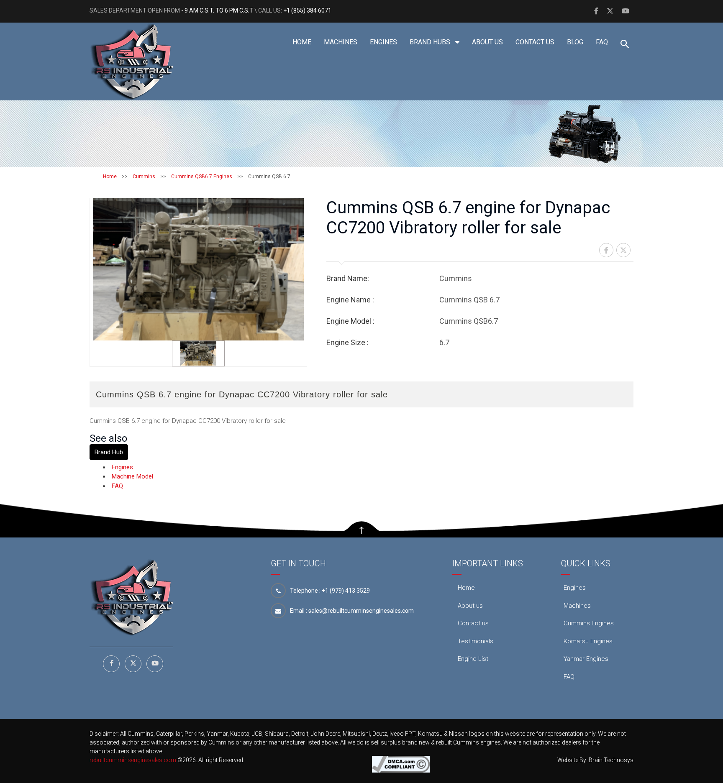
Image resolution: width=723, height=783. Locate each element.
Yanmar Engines (586, 659)
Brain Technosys (611, 760)
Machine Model (132, 476)
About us (487, 42)
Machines (340, 42)
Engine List (473, 659)
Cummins (144, 176)
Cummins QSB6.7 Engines (201, 176)
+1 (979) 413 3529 (346, 590)
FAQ (602, 42)
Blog (575, 42)
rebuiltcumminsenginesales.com (133, 760)
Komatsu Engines (588, 641)
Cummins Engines (589, 623)
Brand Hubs (431, 42)
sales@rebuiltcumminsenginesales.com (361, 610)
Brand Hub (109, 452)
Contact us (534, 42)
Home (301, 42)
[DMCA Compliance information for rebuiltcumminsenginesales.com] (401, 764)
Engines (383, 42)
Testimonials (475, 641)
